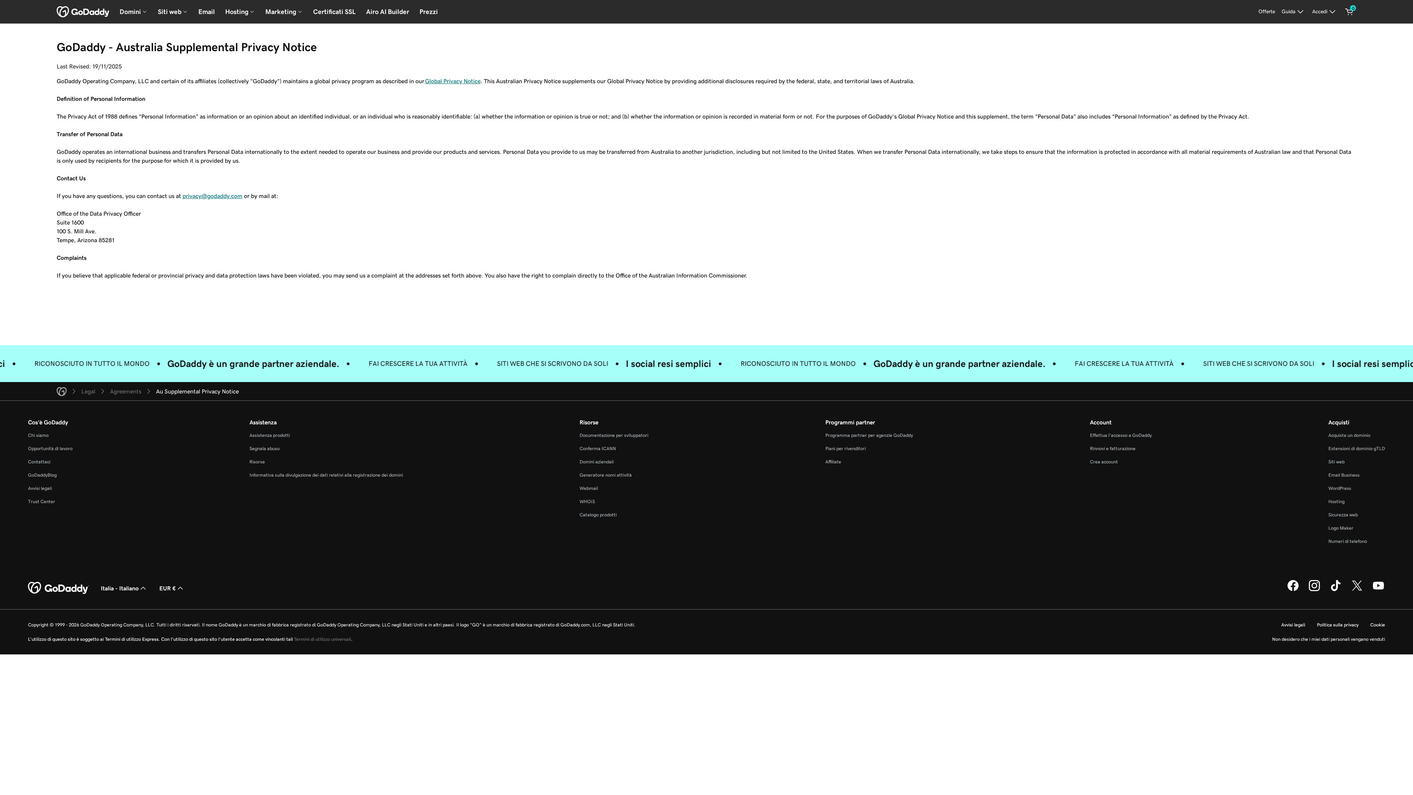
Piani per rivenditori (845, 448)
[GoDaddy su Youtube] (1378, 590)
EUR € (167, 588)
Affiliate (833, 461)
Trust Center (41, 501)
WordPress (1339, 488)
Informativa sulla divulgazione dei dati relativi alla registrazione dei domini (326, 475)
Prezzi (428, 11)
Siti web (1336, 461)
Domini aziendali (597, 461)
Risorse (257, 461)
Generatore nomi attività (606, 475)
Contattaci (39, 461)
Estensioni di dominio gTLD (1356, 448)
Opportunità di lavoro (50, 448)
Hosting (1336, 501)
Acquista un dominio (1349, 435)
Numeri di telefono (1347, 541)
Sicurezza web (1343, 514)
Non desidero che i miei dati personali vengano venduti (1328, 639)
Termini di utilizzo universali (322, 639)
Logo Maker (1340, 528)
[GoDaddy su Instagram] (1314, 590)
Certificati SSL (334, 11)
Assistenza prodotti (269, 435)
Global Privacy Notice (453, 81)
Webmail (589, 488)
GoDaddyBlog (42, 475)
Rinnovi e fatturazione (1113, 448)
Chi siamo (38, 435)
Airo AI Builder (387, 11)
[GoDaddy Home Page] (58, 588)
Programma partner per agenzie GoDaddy (869, 435)
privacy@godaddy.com (212, 196)
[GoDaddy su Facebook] (1293, 590)
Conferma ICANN (598, 448)
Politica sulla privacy (1338, 624)
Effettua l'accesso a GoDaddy (1121, 435)
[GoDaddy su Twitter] (1357, 590)
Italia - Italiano (120, 588)
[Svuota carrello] (1349, 12)
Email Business (1344, 475)
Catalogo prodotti (598, 514)
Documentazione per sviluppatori (614, 435)
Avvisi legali (40, 488)
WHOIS (587, 501)
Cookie (1377, 624)
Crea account (1104, 461)
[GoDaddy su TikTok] (1335, 590)
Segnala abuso (264, 448)
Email (206, 11)
